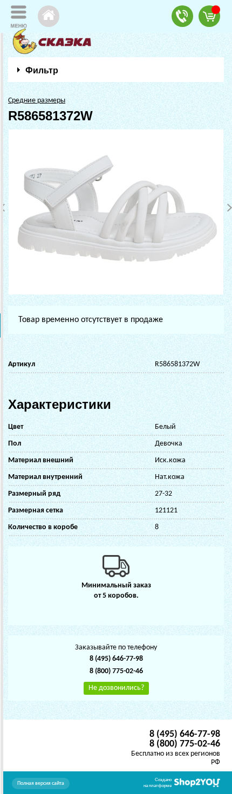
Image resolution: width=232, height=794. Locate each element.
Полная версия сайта (40, 783)
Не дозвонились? (116, 688)
